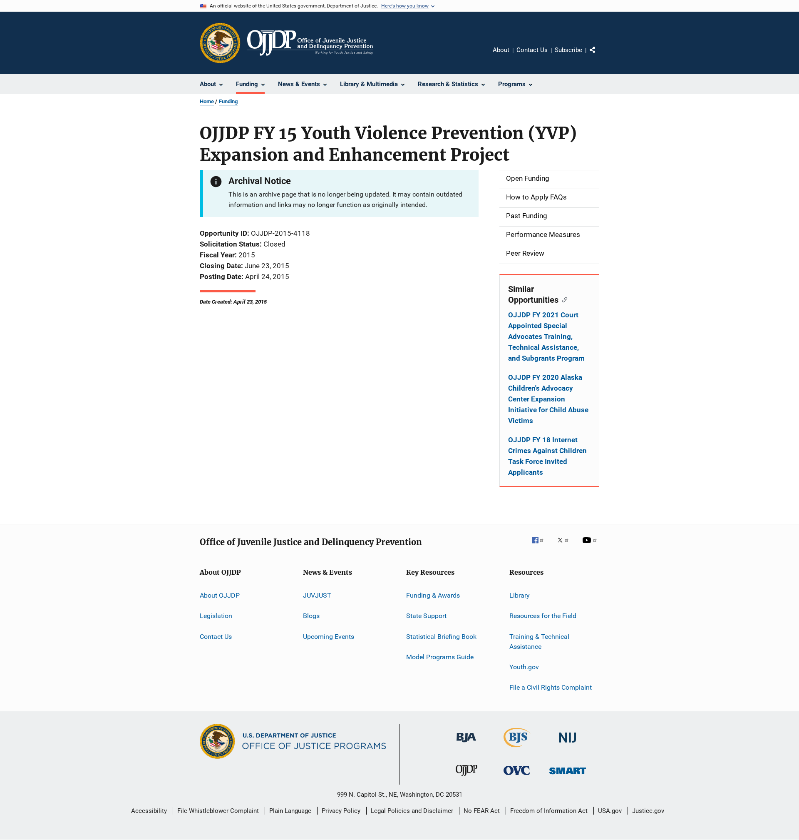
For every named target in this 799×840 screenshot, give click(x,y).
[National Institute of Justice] (567, 744)
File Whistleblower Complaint (218, 811)
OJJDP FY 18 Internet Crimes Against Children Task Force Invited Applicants (547, 456)
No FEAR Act (482, 811)
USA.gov (610, 811)
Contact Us (532, 50)
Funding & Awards (433, 595)
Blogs (311, 616)
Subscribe (568, 50)
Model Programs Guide (440, 657)
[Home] (310, 43)
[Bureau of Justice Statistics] (517, 749)
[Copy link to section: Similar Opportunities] (562, 299)
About (501, 50)
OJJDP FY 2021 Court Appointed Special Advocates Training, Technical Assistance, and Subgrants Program (546, 336)
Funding (228, 101)
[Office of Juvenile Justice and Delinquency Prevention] (466, 777)
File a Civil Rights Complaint (550, 687)
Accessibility (149, 811)
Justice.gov (648, 811)
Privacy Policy (341, 811)
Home (207, 101)
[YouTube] (591, 546)
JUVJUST (317, 595)
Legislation (216, 616)
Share (599, 55)
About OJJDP (220, 595)
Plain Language (290, 811)
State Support (426, 616)
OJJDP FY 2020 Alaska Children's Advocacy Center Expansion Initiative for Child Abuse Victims (548, 399)
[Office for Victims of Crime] (517, 776)
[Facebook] (541, 546)
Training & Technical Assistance (539, 642)
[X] (566, 546)
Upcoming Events (328, 637)
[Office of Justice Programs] (220, 42)
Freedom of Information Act (549, 811)
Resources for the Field (542, 616)
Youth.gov (524, 667)
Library (519, 595)
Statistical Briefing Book (441, 637)
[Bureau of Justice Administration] (466, 744)
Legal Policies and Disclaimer (412, 811)
